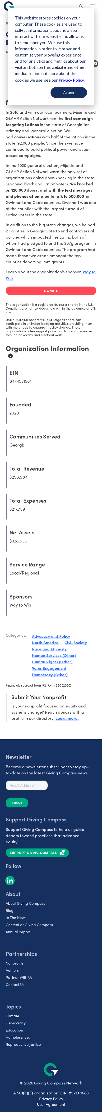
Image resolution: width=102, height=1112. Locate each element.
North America (45, 642)
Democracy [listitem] (16, 1022)
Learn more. (67, 718)
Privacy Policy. (71, 80)
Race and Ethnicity (49, 648)
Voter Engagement (49, 668)
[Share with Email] (94, 63)
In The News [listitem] (16, 917)
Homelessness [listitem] (18, 1037)
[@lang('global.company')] (9, 6)
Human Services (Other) (54, 655)
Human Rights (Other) (52, 661)
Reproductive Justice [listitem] (23, 1044)
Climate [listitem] (12, 1015)
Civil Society (76, 642)
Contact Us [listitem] (15, 984)
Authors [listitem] (12, 970)
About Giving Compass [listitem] (25, 903)
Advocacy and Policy (51, 636)
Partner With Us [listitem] (19, 977)
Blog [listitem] (10, 910)
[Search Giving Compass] (81, 6)
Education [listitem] (14, 1029)
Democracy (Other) (50, 674)
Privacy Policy (51, 1098)
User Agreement (51, 1104)
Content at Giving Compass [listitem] (29, 924)
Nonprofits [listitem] (14, 963)
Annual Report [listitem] (18, 931)
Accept (68, 92)
